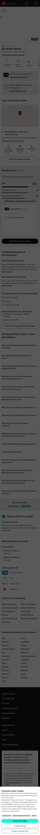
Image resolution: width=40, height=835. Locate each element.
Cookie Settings (20, 826)
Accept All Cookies (20, 821)
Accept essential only (20, 831)
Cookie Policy (6, 815)
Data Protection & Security (21, 815)
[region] (20, 811)
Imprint (34, 815)
